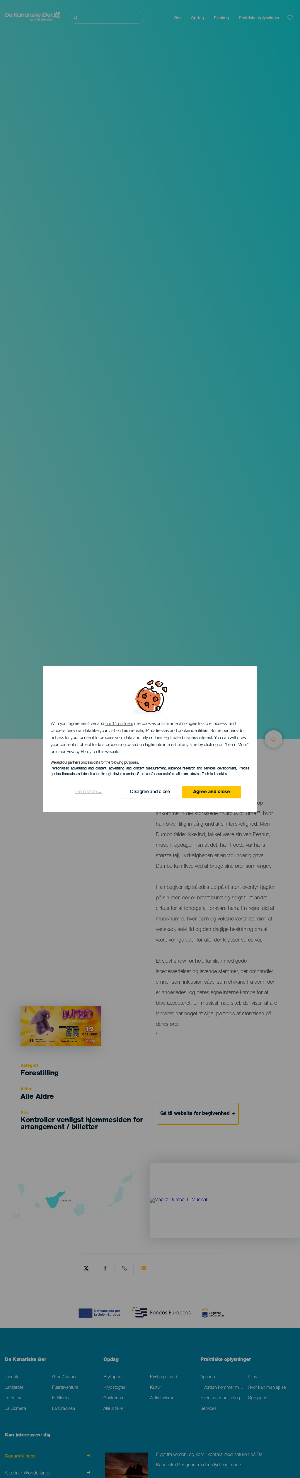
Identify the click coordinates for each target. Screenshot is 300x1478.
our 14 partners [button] (119, 724)
